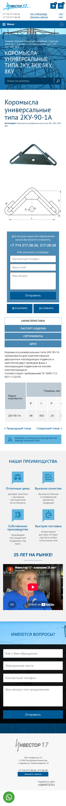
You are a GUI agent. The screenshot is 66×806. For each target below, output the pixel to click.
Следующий (48, 428)
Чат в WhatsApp (38, 14)
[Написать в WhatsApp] (9, 797)
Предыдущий (18, 428)
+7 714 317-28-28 (11, 17)
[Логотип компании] (17, 6)
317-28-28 (48, 245)
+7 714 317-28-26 (11, 14)
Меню (10, 24)
